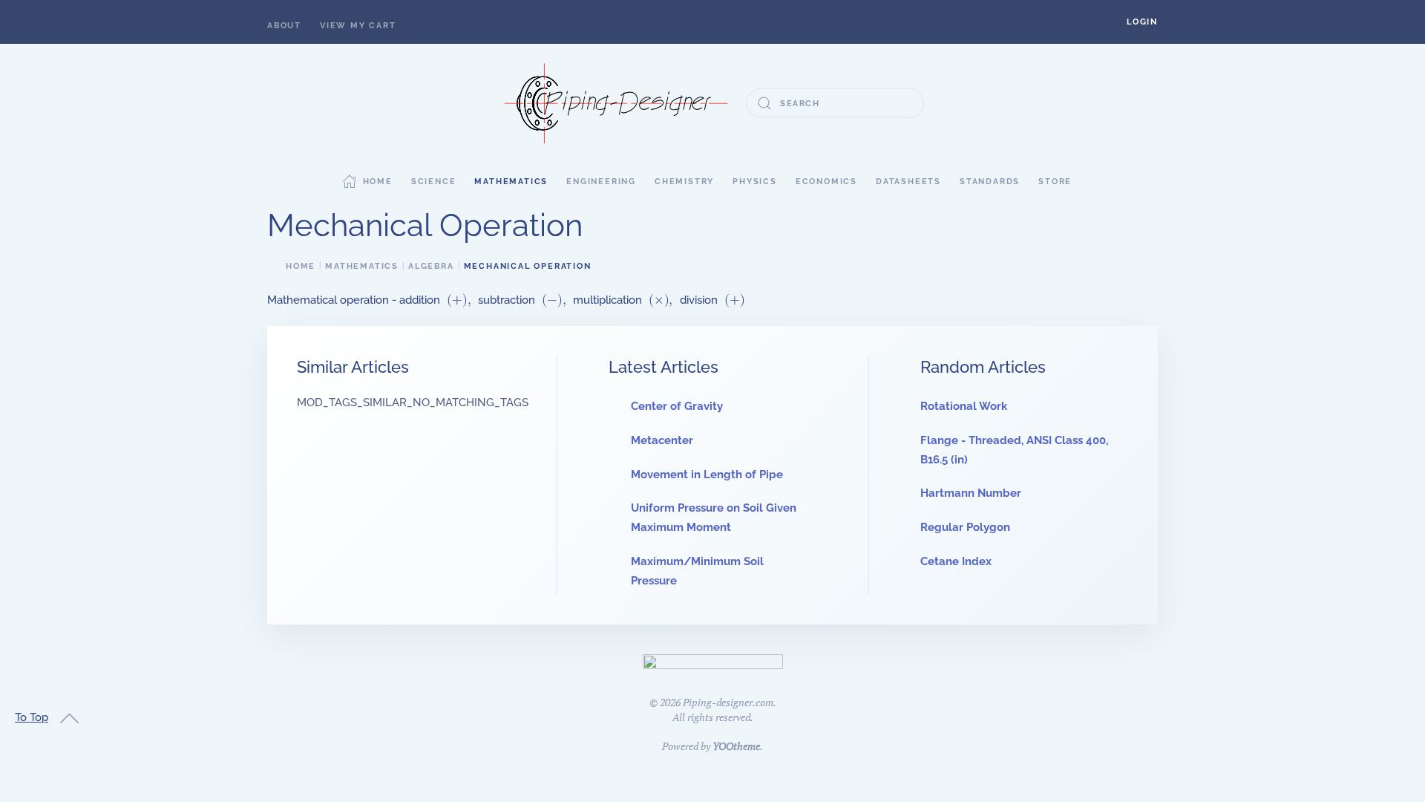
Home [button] (378, 181)
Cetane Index (956, 561)
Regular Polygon (965, 527)
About (284, 25)
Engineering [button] (601, 181)
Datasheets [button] (908, 181)
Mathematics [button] (511, 181)
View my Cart (358, 25)
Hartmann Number (970, 493)
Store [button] (1055, 181)
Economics (826, 181)
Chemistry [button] (684, 181)
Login (1142, 22)
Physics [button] (755, 181)
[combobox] (835, 103)
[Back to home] (616, 103)
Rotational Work (963, 406)
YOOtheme (736, 746)
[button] (1142, 22)
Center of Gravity (677, 406)
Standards (990, 181)
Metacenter (662, 440)
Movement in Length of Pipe (707, 474)
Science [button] (433, 181)
